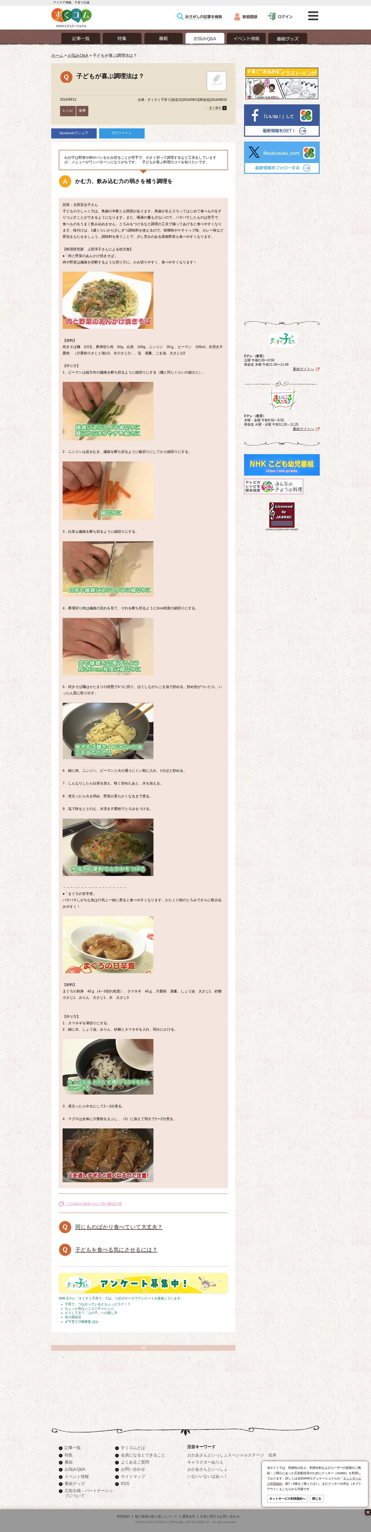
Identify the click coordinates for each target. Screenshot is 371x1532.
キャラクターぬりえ (205, 1462)
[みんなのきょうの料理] (273, 494)
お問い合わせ (133, 1469)
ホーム (57, 55)
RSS (125, 1483)
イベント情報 (77, 1476)
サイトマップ (133, 1476)
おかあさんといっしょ (207, 1469)
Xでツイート (122, 133)
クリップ (216, 83)
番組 (69, 1462)
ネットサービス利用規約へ (287, 1498)
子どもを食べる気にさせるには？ (116, 1249)
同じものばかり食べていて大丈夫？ (119, 1227)
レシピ (68, 110)
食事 (82, 110)
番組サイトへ (303, 369)
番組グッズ (75, 1483)
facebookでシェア (74, 133)
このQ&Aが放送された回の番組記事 (93, 1204)
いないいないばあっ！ (207, 1476)
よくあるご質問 (135, 1462)
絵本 (273, 1455)
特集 (69, 1455)
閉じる (316, 1498)
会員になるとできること (143, 1455)
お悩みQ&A (78, 55)
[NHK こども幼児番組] (282, 476)
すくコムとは (133, 1447)
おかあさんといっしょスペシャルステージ (225, 1455)
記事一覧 (73, 1447)
